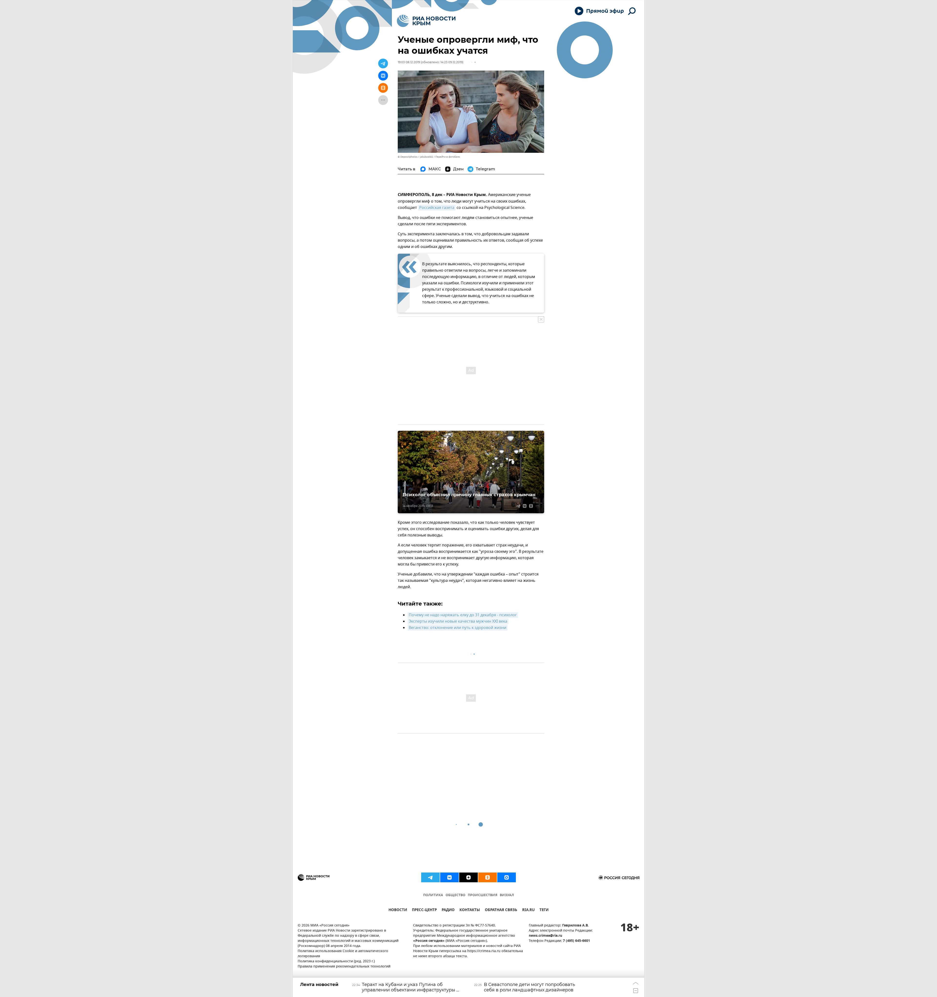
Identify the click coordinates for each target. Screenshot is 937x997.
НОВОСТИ (397, 910)
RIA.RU (528, 910)
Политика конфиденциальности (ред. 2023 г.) (336, 961)
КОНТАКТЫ (469, 910)
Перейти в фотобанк (447, 157)
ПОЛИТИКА (433, 895)
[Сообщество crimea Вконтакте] (449, 877)
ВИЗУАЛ (507, 895)
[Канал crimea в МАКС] (506, 877)
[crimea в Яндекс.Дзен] (468, 877)
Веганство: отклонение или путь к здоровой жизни (457, 628)
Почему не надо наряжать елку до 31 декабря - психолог (463, 615)
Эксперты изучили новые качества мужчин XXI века (458, 621)
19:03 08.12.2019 (409, 62)
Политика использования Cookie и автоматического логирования (343, 953)
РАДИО (448, 910)
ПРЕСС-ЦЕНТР (424, 910)
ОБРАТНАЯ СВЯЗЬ (501, 910)
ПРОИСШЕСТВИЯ (482, 895)
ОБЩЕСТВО (455, 895)
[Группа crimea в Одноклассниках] (487, 877)
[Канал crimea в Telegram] (430, 877)
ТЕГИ (544, 910)
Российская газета (436, 208)
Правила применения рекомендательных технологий (344, 966)
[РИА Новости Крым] (426, 21)
